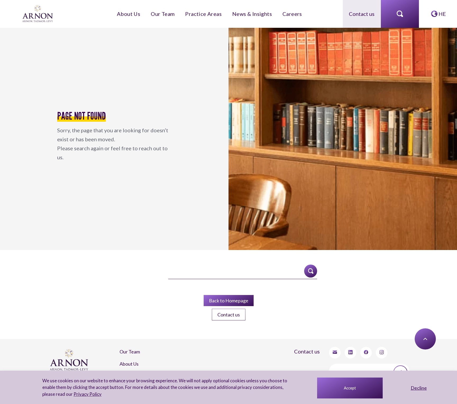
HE (442, 10)
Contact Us (126, 355)
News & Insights (243, 10)
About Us (146, 10)
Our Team (173, 10)
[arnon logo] (38, 10)
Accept (350, 387)
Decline (419, 388)
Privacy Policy (80, 394)
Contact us (362, 10)
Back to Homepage (228, 291)
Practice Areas (205, 10)
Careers (274, 10)
